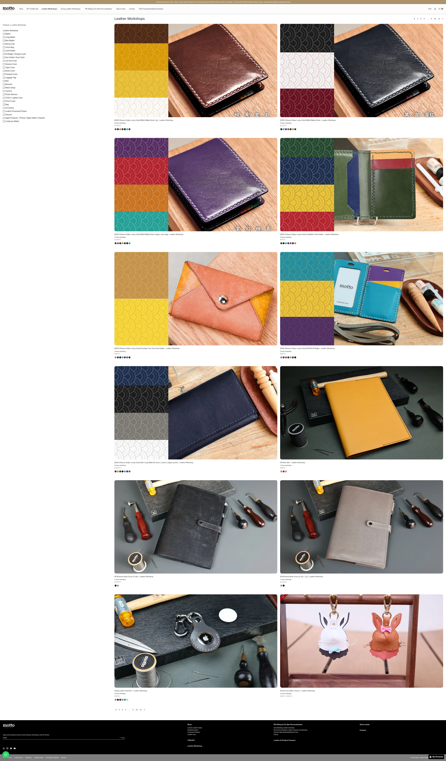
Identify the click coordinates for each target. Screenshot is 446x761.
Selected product (192, 730)
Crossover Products (193, 732)
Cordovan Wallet (12, 121)
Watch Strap (10, 88)
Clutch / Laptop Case (14, 98)
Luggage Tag (10, 78)
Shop (21, 9)
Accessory (9, 108)
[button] (5, 754)
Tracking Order (38, 757)
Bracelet (8, 84)
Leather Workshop (194, 746)
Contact (132, 9)
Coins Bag (9, 47)
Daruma (8, 115)
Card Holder (10, 51)
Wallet (7, 34)
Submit (123, 737)
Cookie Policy (18, 757)
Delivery (63, 757)
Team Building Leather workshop (284, 728)
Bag (7, 104)
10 (137, 710)
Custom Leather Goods (194, 728)
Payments (28, 757)
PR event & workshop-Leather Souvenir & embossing (290, 730)
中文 (429, 9)
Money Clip (10, 44)
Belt (6, 81)
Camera (8, 91)
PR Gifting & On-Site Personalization (98, 9)
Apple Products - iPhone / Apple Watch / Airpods (25, 118)
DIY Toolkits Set (32, 9)
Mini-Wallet (9, 41)
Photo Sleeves (11, 94)
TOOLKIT (191, 740)
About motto (120, 9)
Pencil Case (10, 101)
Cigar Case (10, 67)
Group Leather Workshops (70, 9)
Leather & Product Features (284, 740)
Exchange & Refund (52, 757)
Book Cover (10, 71)
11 (141, 710)
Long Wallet (10, 37)
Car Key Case (11, 61)
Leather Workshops (49, 9)
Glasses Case (11, 64)
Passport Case (11, 74)
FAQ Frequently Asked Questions (151, 9)
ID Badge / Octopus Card (15, 54)
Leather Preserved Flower (16, 111)
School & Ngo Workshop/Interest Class (286, 732)
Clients (276, 734)
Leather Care (191, 734)
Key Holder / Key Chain (15, 57)
